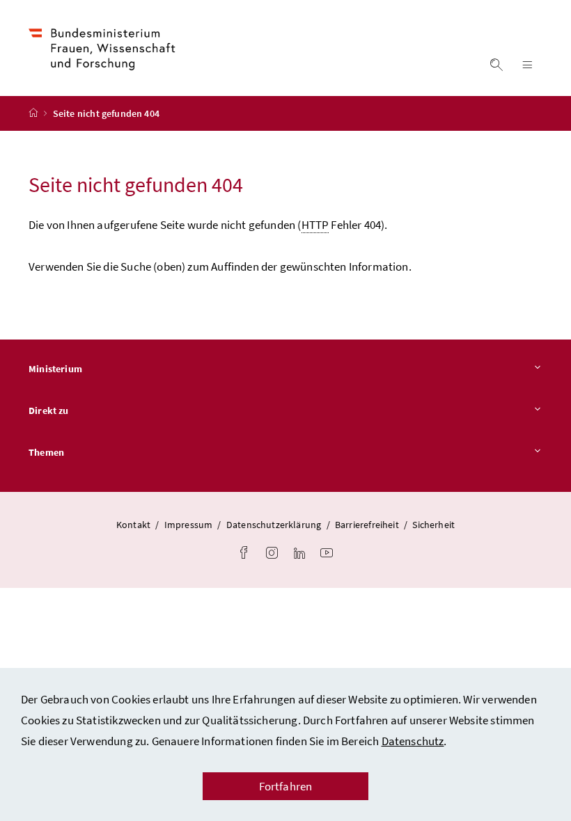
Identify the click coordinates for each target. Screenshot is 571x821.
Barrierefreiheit (367, 524)
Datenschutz (413, 741)
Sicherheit (433, 524)
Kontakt (133, 524)
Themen (46, 452)
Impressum (188, 524)
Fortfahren (286, 786)
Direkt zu (49, 410)
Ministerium (55, 368)
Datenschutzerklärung (274, 524)
